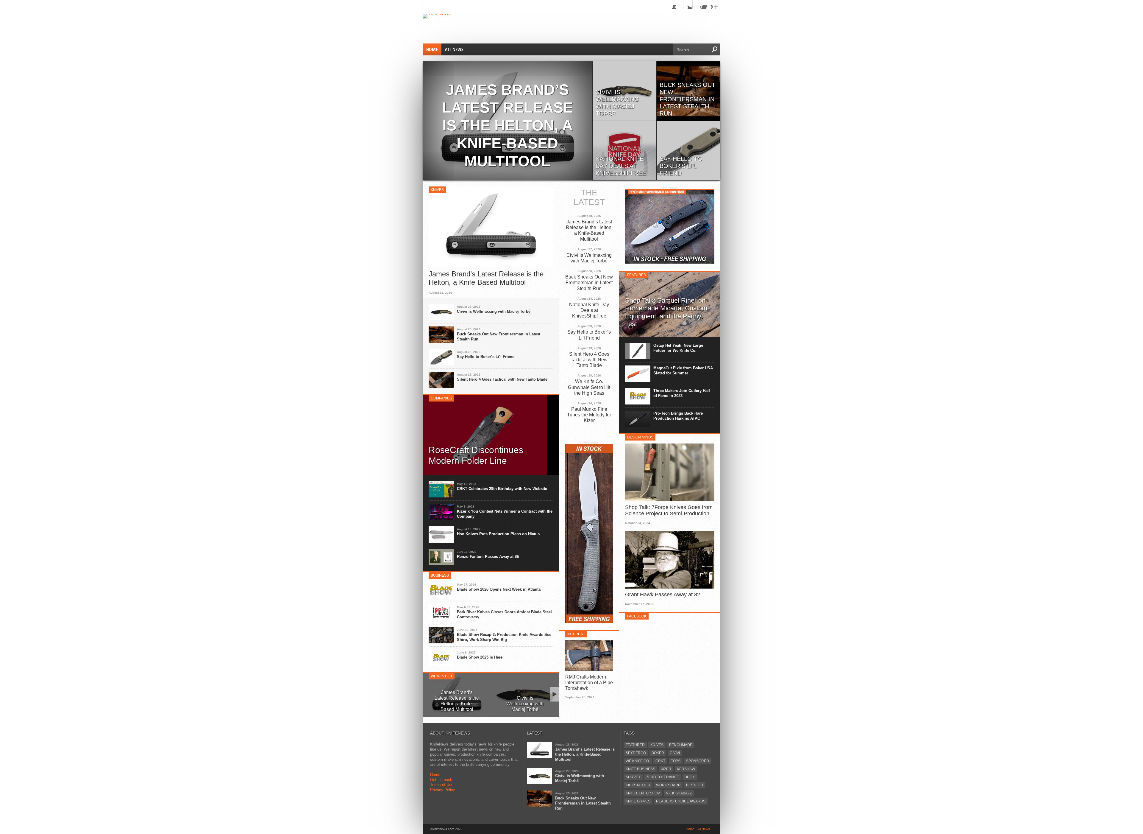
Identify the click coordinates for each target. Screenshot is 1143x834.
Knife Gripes (638, 801)
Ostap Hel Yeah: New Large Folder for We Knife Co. (678, 348)
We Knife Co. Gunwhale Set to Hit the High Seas (589, 387)
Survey (633, 777)
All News (454, 49)
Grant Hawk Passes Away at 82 (662, 595)
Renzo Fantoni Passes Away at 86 (488, 556)
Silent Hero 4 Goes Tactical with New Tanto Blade (502, 379)
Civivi (675, 753)
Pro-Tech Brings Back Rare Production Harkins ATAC (678, 416)
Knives (656, 745)
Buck (690, 777)
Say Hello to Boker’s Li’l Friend (486, 356)
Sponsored (697, 761)
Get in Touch (441, 779)
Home (432, 49)
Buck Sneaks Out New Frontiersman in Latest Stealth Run (498, 336)
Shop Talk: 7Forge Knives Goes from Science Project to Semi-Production (669, 510)
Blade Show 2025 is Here (479, 657)
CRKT (660, 761)
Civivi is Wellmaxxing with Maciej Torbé (493, 311)
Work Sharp (668, 785)
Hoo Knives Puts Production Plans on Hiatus (498, 534)
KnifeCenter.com (643, 793)
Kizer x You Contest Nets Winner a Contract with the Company (504, 514)
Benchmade (680, 745)
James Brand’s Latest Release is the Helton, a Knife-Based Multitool (486, 278)
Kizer (666, 769)
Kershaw (686, 769)
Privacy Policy (442, 790)
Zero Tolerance (662, 777)
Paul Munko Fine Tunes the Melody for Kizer (589, 415)
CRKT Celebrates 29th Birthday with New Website (502, 488)
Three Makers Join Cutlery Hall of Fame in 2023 (681, 393)
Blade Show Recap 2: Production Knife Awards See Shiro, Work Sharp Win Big (504, 637)
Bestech (694, 785)
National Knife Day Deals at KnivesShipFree (589, 310)
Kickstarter (638, 785)
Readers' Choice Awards (680, 801)
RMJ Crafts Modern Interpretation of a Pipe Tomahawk (589, 682)
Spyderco (636, 753)
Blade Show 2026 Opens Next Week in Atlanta (499, 589)
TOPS (675, 761)
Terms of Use (441, 784)
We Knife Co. (638, 761)
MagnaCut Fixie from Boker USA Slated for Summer (683, 370)
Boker (658, 753)
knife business (640, 769)
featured (635, 745)
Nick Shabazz (679, 793)
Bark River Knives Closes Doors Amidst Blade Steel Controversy (504, 614)
